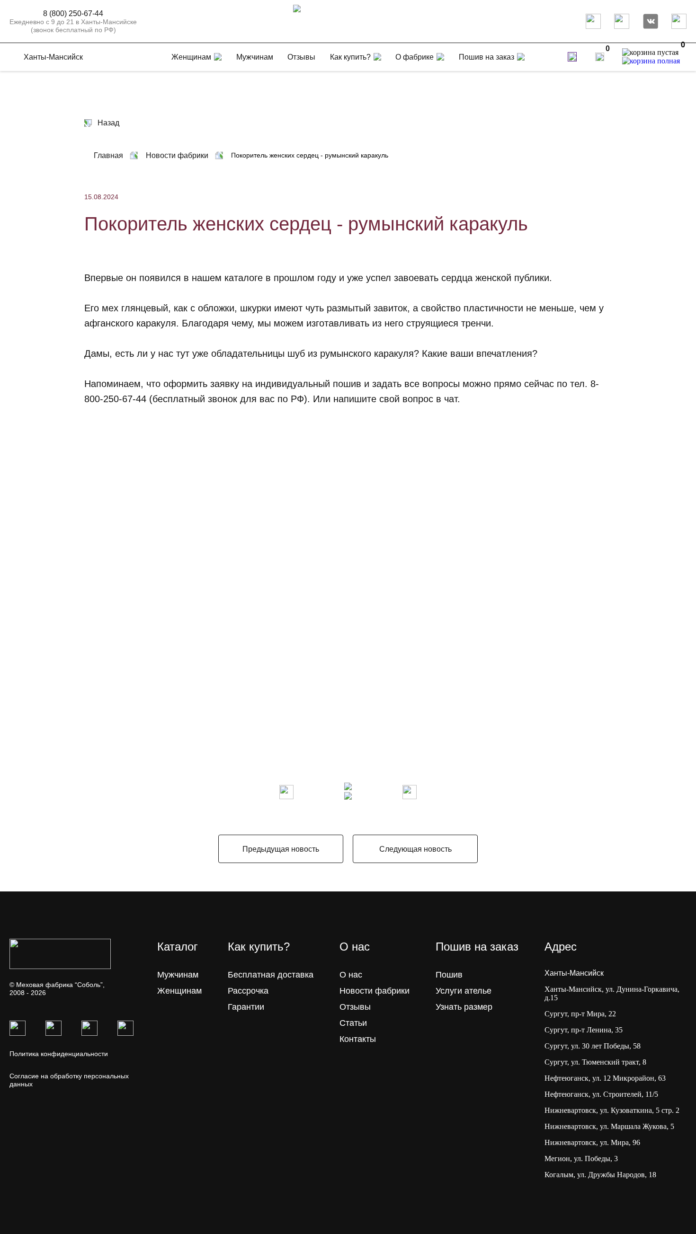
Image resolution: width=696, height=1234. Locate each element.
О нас (350, 974)
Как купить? (350, 57)
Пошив (449, 974)
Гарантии (246, 1007)
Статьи (353, 1023)
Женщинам (179, 991)
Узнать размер (464, 1007)
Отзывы (355, 1007)
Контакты (357, 1039)
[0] (599, 57)
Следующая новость (415, 849)
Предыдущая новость (280, 849)
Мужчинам (177, 974)
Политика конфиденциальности (58, 1054)
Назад (108, 123)
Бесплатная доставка (270, 974)
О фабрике (414, 57)
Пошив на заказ (486, 57)
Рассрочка (248, 991)
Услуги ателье (463, 991)
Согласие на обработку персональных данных (69, 1080)
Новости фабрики (374, 991)
